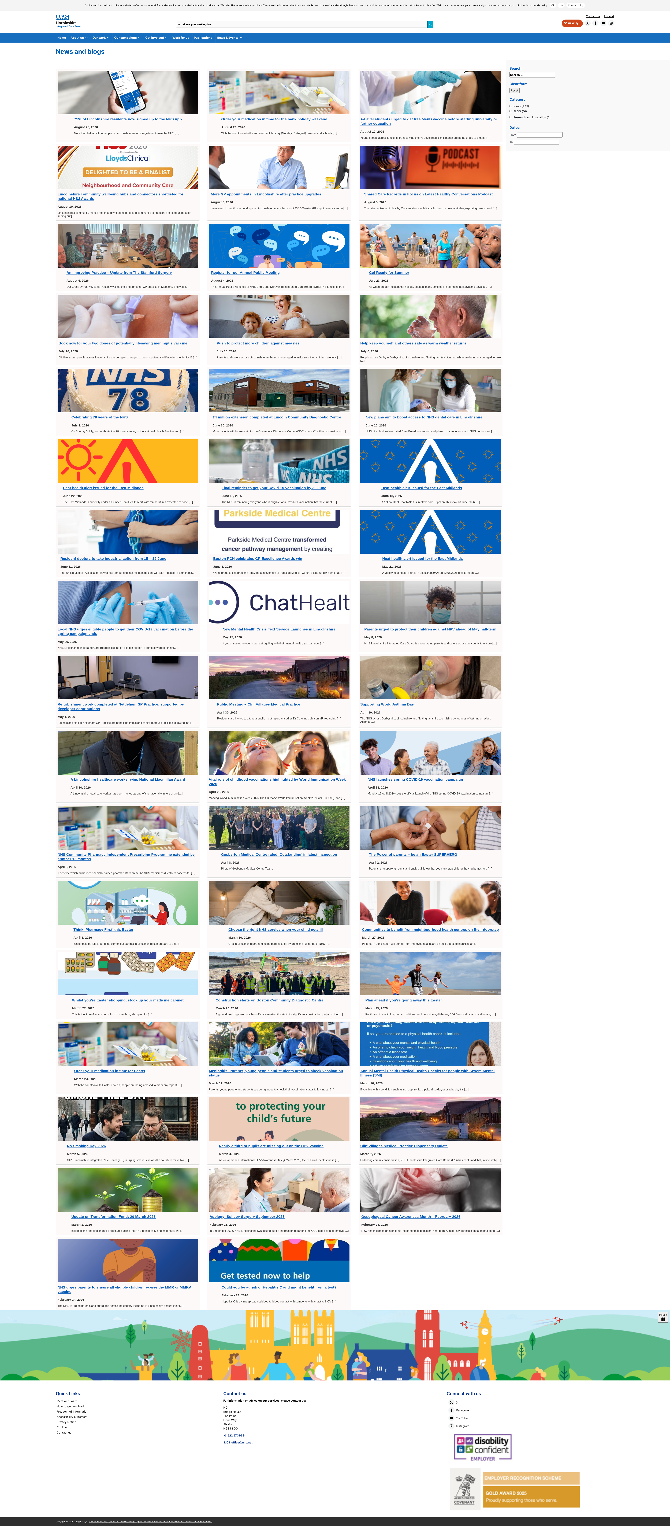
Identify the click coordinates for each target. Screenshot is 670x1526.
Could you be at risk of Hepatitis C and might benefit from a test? (279, 1287)
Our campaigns (125, 37)
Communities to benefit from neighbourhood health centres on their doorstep (430, 929)
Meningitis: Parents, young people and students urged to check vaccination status (276, 1073)
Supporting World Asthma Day (387, 704)
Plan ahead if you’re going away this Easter (404, 1000)
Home (61, 37)
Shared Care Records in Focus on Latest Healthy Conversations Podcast (428, 194)
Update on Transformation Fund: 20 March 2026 (113, 1217)
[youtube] (603, 23)
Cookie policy (575, 5)
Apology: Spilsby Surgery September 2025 (247, 1217)
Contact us (593, 16)
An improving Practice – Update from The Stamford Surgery (119, 272)
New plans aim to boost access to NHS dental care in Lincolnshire (424, 417)
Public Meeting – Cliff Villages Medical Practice (258, 704)
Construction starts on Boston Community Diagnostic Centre (269, 1000)
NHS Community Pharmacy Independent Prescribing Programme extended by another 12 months (126, 856)
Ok (552, 5)
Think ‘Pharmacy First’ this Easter (103, 929)
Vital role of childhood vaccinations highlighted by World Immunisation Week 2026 (277, 781)
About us (77, 37)
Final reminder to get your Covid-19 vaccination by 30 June (274, 488)
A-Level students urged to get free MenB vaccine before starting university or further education (428, 121)
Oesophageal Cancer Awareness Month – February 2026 (410, 1217)
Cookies (62, 1427)
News (521, 106)
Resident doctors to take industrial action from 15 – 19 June (113, 558)
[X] (451, 1402)
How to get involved (70, 1406)
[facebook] (595, 23)
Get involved (154, 37)
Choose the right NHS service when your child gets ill (275, 929)
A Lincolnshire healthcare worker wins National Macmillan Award (127, 779)
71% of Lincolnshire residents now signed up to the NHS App (128, 119)
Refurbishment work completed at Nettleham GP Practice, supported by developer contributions (121, 706)
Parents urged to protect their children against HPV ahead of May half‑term (430, 629)
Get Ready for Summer (389, 272)
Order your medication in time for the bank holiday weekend (274, 119)
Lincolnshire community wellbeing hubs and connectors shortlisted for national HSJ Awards (120, 196)
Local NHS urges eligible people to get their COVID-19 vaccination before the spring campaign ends (125, 631)
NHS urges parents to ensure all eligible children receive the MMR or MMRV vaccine (124, 1289)
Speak (571, 23)
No (561, 5)
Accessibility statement (72, 1417)
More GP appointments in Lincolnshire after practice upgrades (266, 194)
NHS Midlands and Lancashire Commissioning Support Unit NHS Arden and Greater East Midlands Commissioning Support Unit (150, 1521)
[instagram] (611, 23)
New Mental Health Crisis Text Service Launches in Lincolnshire (279, 629)
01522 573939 (234, 1435)
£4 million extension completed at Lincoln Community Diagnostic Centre (277, 417)
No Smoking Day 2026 (86, 1146)
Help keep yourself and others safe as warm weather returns (413, 343)
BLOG (520, 111)
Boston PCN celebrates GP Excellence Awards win (257, 558)
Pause (663, 1314)
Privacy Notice (66, 1422)
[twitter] (588, 23)
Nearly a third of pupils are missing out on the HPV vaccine (271, 1146)
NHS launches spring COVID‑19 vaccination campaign (415, 779)
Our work (99, 37)
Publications (203, 37)
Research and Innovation (532, 117)
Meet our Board (67, 1401)
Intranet (609, 16)
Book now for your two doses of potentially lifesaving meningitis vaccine (122, 343)
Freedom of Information (72, 1411)
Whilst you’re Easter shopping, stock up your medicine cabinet (128, 1000)
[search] (430, 24)
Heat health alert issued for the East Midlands (103, 488)
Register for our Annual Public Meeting (245, 272)
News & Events (228, 37)
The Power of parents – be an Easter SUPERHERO (413, 854)
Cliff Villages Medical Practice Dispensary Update (404, 1146)
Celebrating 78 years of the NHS (99, 417)
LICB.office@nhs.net (238, 1442)
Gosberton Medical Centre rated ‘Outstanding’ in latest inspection (279, 854)
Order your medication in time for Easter (109, 1071)
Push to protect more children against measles (258, 343)
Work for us (180, 37)
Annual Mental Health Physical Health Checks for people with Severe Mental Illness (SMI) (427, 1073)
